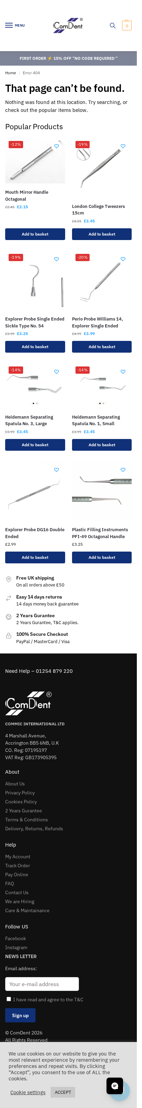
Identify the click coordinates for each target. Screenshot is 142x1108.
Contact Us (17, 892)
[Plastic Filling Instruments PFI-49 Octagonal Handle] (102, 491)
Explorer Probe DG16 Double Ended (34, 533)
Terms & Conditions (26, 819)
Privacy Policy (20, 793)
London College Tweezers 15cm (98, 209)
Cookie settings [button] (27, 1092)
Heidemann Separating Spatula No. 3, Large (29, 420)
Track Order (17, 865)
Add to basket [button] (35, 234)
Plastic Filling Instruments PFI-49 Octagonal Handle (100, 533)
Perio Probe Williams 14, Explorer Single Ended (97, 322)
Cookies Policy (21, 802)
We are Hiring (19, 901)
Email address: (21, 968)
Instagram (16, 947)
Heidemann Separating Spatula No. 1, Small (96, 420)
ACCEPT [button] (63, 1092)
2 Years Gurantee (23, 811)
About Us (15, 784)
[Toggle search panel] (112, 25)
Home (10, 72)
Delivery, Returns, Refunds (34, 828)
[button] (126, 25)
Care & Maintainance (27, 910)
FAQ (9, 883)
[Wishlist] (56, 146)
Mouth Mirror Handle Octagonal (26, 195)
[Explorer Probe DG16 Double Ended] (35, 491)
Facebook (15, 938)
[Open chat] (114, 1086)
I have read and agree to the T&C (48, 999)
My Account (17, 856)
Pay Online (16, 874)
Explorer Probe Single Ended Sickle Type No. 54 (34, 322)
